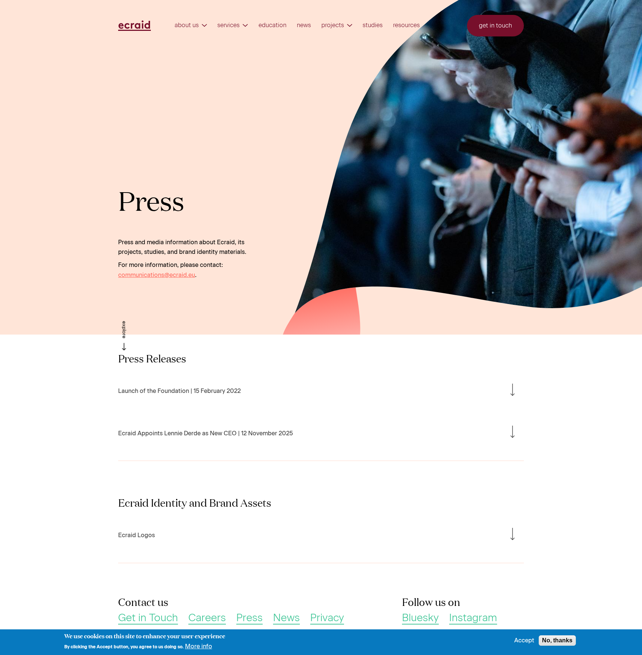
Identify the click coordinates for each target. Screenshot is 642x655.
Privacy (327, 618)
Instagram (473, 618)
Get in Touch (148, 618)
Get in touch (495, 25)
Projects (332, 25)
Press (249, 618)
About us (187, 25)
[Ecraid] (134, 25)
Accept (524, 640)
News (304, 25)
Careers (207, 618)
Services (228, 25)
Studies (373, 25)
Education (272, 25)
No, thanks (557, 640)
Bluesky (420, 618)
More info (198, 646)
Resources (406, 25)
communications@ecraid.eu (156, 274)
